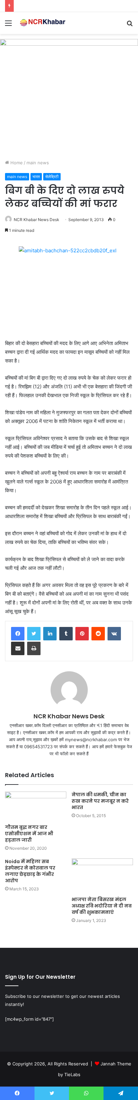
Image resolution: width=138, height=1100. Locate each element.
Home (16, 162)
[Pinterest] (82, 633)
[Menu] (8, 25)
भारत (36, 176)
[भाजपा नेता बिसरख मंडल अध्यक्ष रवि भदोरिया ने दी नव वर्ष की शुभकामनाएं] (102, 875)
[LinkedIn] (50, 633)
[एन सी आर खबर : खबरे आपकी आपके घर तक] (43, 23)
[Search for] (129, 25)
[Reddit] (98, 633)
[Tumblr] (66, 633)
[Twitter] (34, 633)
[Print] (34, 648)
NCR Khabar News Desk (36, 219)
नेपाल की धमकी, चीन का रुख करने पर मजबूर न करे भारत (100, 801)
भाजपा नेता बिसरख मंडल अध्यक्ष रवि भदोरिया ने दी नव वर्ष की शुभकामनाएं (102, 906)
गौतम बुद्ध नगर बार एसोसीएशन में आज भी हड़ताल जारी (29, 833)
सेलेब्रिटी (52, 176)
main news (37, 162)
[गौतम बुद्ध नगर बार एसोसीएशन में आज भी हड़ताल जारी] (35, 806)
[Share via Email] (17, 648)
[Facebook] (17, 633)
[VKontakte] (114, 633)
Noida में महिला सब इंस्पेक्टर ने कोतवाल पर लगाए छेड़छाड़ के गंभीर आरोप (30, 871)
